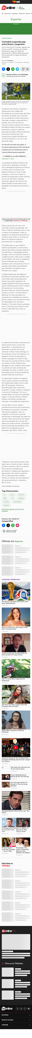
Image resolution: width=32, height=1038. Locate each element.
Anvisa (12, 494)
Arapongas (14, 13)
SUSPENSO (6, 505)
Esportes (16, 19)
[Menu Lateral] (2, 14)
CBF (12, 498)
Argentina (21, 494)
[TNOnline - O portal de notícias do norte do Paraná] (8, 8)
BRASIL (5, 498)
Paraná (28, 13)
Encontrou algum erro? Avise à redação (13, 510)
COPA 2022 (6, 501)
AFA (4, 494)
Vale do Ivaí (22, 13)
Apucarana (7, 13)
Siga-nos (23, 69)
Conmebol (21, 498)
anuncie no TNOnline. (21, 220)
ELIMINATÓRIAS (17, 501)
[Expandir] (29, 1025)
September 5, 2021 (8, 159)
